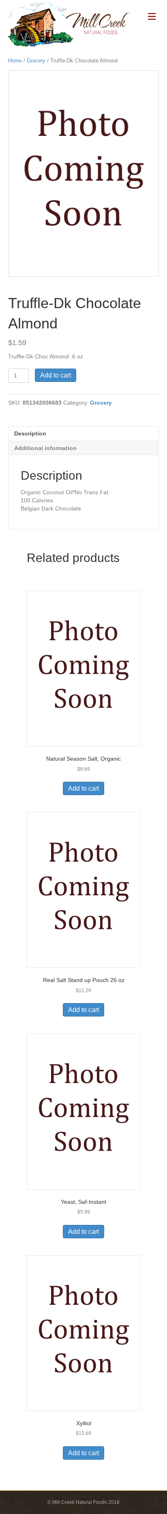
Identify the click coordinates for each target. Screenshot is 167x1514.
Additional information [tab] (45, 448)
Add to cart (55, 375)
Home (15, 61)
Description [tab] (30, 433)
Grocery (36, 61)
